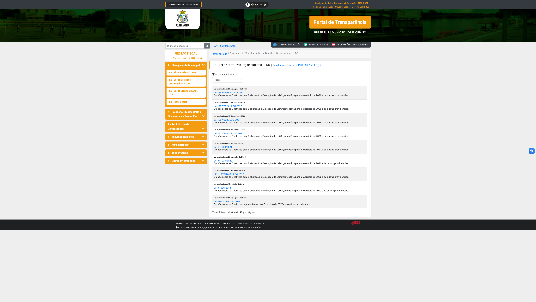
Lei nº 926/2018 (222, 187)
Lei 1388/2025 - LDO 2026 (228, 92)
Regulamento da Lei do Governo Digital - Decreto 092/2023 (341, 7)
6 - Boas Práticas (178, 152)
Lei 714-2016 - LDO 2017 (227, 201)
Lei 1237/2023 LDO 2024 (227, 119)
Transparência (219, 54)
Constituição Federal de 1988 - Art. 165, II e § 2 (297, 65)
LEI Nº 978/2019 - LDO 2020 (229, 174)
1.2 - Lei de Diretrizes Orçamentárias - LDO (180, 81)
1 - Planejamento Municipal (184, 65)
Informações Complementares (352, 44)
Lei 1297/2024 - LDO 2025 (228, 106)
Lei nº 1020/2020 (223, 160)
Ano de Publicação (225, 74)
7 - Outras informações (181, 160)
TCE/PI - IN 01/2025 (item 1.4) (225, 46)
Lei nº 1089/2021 (223, 147)
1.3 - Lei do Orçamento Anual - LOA (184, 92)
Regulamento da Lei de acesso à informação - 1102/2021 (341, 3)
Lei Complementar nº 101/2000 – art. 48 (186, 58)
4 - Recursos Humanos (181, 136)
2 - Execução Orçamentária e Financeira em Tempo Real (184, 114)
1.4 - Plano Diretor (178, 102)
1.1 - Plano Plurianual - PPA (182, 72)
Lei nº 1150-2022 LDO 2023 (228, 133)
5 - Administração (178, 144)
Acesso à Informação (289, 44)
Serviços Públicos (318, 44)
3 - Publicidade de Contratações (178, 126)
